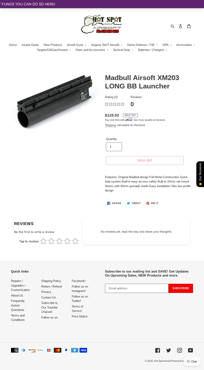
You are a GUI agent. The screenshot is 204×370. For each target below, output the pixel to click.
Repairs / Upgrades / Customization (20, 285)
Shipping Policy (51, 281)
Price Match (79, 316)
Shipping (110, 125)
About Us (17, 295)
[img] (114, 105)
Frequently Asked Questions (18, 305)
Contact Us (48, 297)
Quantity (111, 139)
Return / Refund (51, 286)
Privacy (46, 292)
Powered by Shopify (182, 361)
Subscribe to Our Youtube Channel (49, 307)
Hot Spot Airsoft (162, 361)
